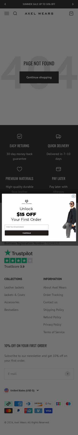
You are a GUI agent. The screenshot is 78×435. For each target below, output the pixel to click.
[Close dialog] (73, 196)
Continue (27, 233)
